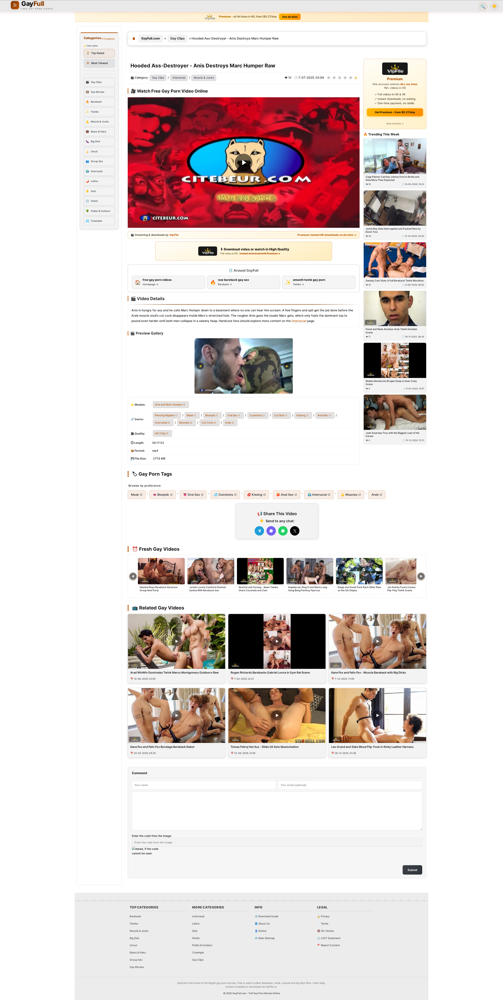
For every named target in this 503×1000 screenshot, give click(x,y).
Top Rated (95, 53)
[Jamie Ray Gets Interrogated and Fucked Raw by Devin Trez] (395, 208)
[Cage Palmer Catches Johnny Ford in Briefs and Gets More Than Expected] (395, 156)
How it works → (395, 123)
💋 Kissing (254, 494)
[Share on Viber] (271, 531)
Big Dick (134, 938)
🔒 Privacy (323, 916)
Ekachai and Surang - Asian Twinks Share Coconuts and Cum (258, 589)
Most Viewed (97, 63)
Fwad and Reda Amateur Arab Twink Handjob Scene (391, 331)
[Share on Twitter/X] (294, 531)
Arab (228, 422)
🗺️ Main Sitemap (265, 938)
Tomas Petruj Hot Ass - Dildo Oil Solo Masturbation (265, 746)
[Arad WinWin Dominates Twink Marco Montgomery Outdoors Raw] (176, 641)
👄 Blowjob (161, 494)
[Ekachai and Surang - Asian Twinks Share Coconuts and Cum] (260, 571)
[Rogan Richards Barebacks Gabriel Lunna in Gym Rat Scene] (277, 641)
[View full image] (244, 366)
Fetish (196, 938)
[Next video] (421, 576)
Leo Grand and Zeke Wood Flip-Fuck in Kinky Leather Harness (372, 746)
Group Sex (136, 959)
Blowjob (210, 415)
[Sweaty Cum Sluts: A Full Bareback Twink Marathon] (395, 260)
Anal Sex (323, 415)
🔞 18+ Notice (325, 930)
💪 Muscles (349, 494)
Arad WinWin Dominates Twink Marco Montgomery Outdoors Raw (174, 672)
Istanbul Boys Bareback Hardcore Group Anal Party (159, 589)
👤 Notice (260, 930)
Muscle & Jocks (204, 77)
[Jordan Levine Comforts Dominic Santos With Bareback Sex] (210, 571)
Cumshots (256, 415)
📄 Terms (322, 923)
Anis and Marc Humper (168, 404)
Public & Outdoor (202, 945)
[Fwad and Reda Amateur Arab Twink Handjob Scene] (395, 308)
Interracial (179, 77)
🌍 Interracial (317, 494)
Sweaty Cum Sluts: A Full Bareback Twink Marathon (395, 280)
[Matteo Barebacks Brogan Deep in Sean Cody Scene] (395, 360)
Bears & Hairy (138, 952)
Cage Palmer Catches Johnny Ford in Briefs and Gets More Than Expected (392, 178)
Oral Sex (232, 415)
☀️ (494, 6)
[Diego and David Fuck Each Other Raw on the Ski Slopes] (359, 571)
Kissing (300, 415)
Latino (196, 923)
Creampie (198, 952)
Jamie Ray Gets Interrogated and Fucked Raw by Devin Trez (393, 230)
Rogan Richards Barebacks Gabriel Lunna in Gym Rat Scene (270, 672)
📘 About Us (262, 923)
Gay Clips (177, 38)
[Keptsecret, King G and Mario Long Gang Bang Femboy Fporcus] (309, 571)
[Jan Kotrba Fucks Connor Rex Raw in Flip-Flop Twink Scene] (409, 571)
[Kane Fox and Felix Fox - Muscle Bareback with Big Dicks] (377, 641)
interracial (299, 321)
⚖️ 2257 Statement (329, 938)
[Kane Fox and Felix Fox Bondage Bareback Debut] (176, 715)
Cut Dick (279, 415)
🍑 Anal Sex (285, 494)
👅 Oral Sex (191, 494)
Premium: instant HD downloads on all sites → (327, 235)
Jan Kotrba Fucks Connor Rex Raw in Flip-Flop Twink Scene (408, 589)
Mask (190, 415)
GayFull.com (150, 38)
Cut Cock (207, 422)
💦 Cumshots (223, 494)
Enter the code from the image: (152, 835)
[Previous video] (133, 576)
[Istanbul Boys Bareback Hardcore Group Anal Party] (161, 571)
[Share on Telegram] (259, 531)
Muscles (184, 422)
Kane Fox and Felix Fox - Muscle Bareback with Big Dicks (368, 672)
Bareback (135, 916)
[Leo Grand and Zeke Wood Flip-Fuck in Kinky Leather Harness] (377, 715)
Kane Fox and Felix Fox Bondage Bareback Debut (162, 746)
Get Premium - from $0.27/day (395, 112)
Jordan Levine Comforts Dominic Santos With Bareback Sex (207, 589)
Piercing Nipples (164, 415)
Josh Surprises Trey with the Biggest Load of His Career (392, 434)
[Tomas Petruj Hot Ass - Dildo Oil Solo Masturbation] (277, 715)
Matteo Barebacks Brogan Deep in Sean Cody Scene (391, 383)
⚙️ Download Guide (266, 916)
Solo (194, 930)
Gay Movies (137, 967)
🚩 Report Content (328, 945)
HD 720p (160, 433)
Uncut (133, 945)
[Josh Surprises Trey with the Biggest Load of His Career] (395, 412)
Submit (412, 870)
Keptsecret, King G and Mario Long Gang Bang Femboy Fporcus (307, 589)
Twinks (134, 923)
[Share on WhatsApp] (283, 531)
